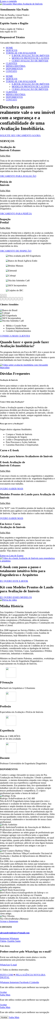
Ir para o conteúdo (8, 1)
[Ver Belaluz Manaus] (7, 298)
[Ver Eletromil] (10, 298)
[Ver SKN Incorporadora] (19, 298)
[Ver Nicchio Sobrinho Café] (16, 298)
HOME (9, 47)
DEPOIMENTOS (14, 68)
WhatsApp (5, 965)
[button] (27, 156)
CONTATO (11, 71)
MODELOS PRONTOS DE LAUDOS (30, 58)
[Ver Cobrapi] (13, 298)
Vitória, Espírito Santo (10, 941)
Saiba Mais (5, 156)
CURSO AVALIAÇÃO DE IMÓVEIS (30, 61)
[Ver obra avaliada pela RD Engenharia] (1, 298)
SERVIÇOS (11, 50)
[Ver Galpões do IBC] (22, 298)
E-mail (14, 965)
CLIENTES (11, 63)
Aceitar (4, 1017)
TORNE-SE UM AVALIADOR (21, 53)
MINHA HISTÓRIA (16, 66)
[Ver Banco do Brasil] (4, 298)
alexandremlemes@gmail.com (14, 933)
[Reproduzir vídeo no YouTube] (27, 367)
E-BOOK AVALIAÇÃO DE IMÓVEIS (30, 55)
